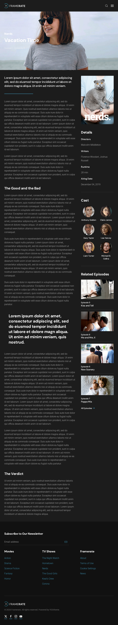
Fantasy (8, 573)
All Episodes (86, 408)
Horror (7, 578)
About (83, 558)
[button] (106, 6)
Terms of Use (87, 563)
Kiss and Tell (87, 305)
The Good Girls (49, 573)
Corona (46, 583)
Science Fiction (12, 568)
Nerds (8, 34)
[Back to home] (14, 6)
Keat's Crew (48, 578)
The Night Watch (50, 558)
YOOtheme (54, 610)
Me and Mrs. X (88, 337)
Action (7, 558)
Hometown (47, 563)
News (83, 573)
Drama (7, 563)
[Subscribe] (66, 542)
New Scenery (87, 369)
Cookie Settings (88, 568)
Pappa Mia (86, 401)
